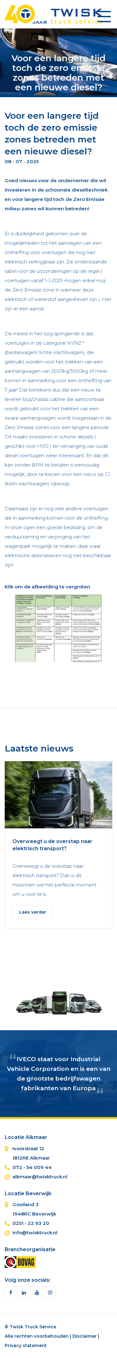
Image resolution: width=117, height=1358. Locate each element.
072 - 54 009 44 (32, 1167)
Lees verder (32, 912)
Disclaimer (84, 1336)
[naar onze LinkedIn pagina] (24, 1292)
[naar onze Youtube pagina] (37, 1292)
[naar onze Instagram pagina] (50, 1292)
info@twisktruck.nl (34, 1233)
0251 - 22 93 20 (30, 1223)
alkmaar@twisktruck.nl (39, 1177)
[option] (58, 849)
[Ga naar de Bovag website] (20, 1262)
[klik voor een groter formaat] (58, 633)
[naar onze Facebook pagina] (11, 1292)
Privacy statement (26, 1345)
